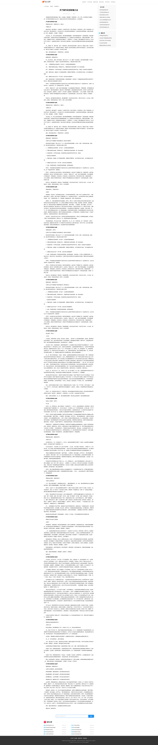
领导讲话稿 (101, 1)
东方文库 (47, 6)
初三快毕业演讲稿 (103, 42)
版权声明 (80, 738)
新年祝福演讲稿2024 (104, 9)
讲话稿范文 (113, 1)
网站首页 (84, 1)
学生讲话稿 (89, 1)
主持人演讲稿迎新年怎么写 (105, 19)
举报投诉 (85, 738)
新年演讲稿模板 (76, 727)
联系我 (75, 738)
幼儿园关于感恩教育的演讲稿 (106, 38)
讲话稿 (51, 6)
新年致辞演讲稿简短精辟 (50, 727)
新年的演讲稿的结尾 (77, 729)
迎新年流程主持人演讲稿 (105, 17)
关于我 (71, 738)
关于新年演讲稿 (76, 725)
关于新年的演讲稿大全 (104, 12)
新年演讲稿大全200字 (104, 14)
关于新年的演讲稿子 (49, 733)
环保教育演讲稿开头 (104, 35)
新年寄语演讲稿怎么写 (104, 27)
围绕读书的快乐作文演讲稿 (105, 45)
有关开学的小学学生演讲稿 (105, 40)
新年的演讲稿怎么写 (49, 725)
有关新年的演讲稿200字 (105, 24)
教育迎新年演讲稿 (49, 729)
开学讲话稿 (107, 1)
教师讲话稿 (95, 1)
